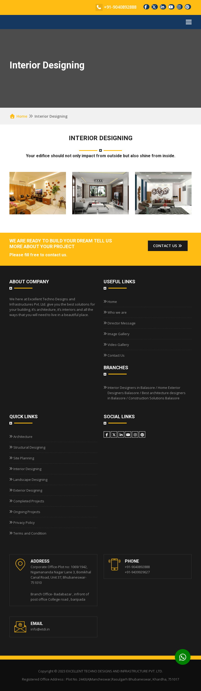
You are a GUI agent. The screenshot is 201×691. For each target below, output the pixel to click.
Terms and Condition (29, 533)
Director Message (122, 323)
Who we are (117, 312)
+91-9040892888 (120, 7)
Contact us (165, 245)
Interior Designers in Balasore (131, 387)
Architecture (22, 436)
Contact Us (116, 355)
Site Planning (23, 458)
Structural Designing (29, 447)
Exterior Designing (27, 490)
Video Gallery (118, 344)
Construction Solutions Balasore (154, 398)
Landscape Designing (30, 479)
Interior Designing (27, 468)
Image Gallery (119, 333)
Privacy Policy (24, 522)
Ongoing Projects (26, 511)
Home (21, 116)
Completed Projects (28, 501)
